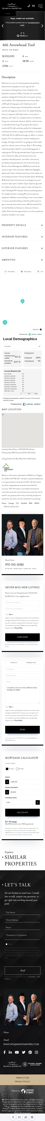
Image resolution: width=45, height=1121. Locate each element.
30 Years (11, 769)
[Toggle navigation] (40, 6)
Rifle (30, 503)
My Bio (34, 569)
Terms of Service (9, 740)
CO (17, 503)
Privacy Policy (18, 628)
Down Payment (11, 787)
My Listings (8, 569)
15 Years (21, 769)
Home (4, 503)
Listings (11, 503)
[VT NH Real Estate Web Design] (22, 1092)
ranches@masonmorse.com (21, 1042)
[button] (4, 26)
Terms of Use (22, 1078)
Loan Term (10, 764)
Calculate (22, 812)
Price (7, 777)
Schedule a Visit (31, 662)
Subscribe (22, 637)
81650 (36, 503)
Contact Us (13, 662)
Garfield (24, 503)
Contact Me (27, 569)
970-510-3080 (14, 564)
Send (22, 729)
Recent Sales (18, 569)
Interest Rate (11, 798)
